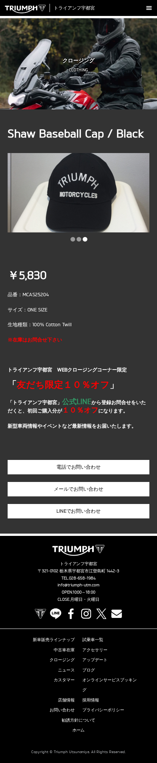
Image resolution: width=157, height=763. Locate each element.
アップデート (94, 659)
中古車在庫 (64, 649)
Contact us (116, 613)
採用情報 (90, 700)
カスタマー (64, 679)
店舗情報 (66, 700)
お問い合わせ (62, 709)
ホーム (78, 730)
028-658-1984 (82, 578)
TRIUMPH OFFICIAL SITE (40, 613)
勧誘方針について (78, 720)
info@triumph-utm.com (78, 585)
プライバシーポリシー (103, 709)
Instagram (86, 613)
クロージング (62, 659)
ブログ (88, 670)
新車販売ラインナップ (54, 639)
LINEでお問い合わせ (78, 511)
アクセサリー (94, 649)
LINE (55, 613)
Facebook (71, 613)
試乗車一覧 (92, 639)
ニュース (66, 670)
